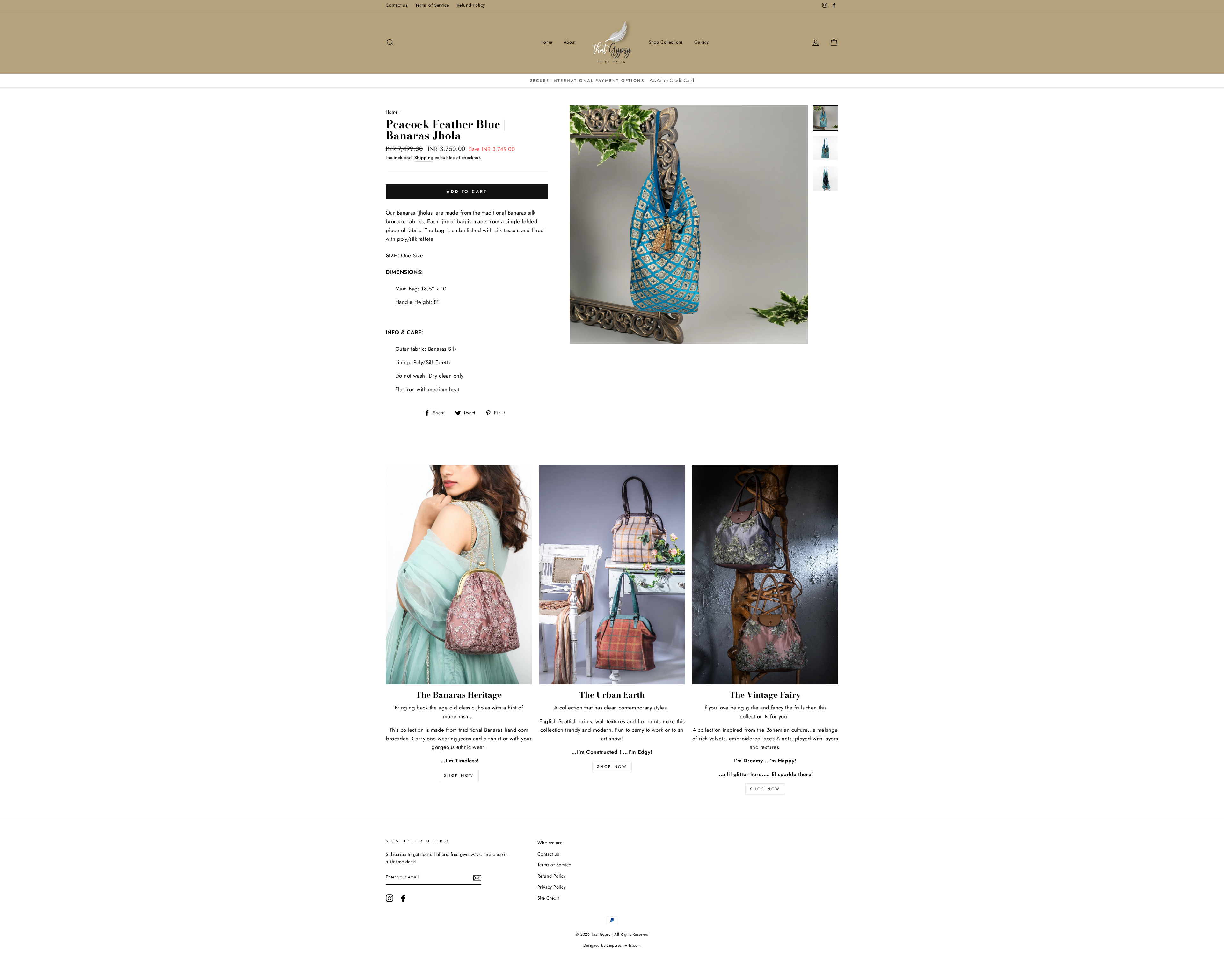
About (569, 42)
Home (546, 42)
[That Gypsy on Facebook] (403, 898)
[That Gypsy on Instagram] (389, 898)
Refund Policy (471, 5)
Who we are (549, 843)
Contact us (396, 5)
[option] (410, 80)
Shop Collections (666, 42)
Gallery (701, 42)
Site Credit (548, 898)
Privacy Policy (551, 887)
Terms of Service (432, 5)
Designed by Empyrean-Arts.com (611, 945)
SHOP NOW (459, 775)
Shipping (423, 157)
